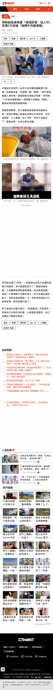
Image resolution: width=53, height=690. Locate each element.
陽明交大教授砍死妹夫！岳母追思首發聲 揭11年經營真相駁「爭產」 (26, 552)
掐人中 (32, 38)
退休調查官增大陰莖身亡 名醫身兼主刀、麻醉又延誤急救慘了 (10, 585)
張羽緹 (9, 30)
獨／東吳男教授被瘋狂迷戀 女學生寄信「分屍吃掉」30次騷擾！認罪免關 (26, 585)
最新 (15, 9)
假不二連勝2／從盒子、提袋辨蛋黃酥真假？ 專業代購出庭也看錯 (26, 536)
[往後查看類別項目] (47, 9)
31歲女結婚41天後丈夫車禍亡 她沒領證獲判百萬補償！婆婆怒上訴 (10, 502)
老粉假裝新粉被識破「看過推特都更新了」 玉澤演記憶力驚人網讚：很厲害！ (29, 369)
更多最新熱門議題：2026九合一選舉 (23, 380)
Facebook (13, 656)
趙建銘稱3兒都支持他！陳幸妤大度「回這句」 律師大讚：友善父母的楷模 (43, 552)
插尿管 (23, 38)
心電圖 (42, 38)
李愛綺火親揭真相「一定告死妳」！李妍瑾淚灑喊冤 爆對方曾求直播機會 (28, 385)
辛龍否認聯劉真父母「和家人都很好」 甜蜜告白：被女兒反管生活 (43, 618)
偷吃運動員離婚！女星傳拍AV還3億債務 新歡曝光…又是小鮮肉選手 (29, 375)
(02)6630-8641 (29, 401)
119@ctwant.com (19, 404)
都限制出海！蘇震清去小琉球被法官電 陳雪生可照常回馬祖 (26, 602)
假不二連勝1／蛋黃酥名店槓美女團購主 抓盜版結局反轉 (10, 552)
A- (11, 81)
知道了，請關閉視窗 (44, 677)
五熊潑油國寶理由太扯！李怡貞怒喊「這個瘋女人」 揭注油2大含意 (10, 602)
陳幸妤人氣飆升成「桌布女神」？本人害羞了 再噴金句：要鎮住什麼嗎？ (43, 602)
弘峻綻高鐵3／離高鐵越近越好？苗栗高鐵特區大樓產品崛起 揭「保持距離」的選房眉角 (26, 502)
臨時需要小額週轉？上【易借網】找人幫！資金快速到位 (43, 502)
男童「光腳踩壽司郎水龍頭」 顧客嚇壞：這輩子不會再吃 (43, 585)
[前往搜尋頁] (49, 3)
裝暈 (14, 38)
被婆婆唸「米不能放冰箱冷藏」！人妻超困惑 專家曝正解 (10, 519)
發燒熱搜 (10, 651)
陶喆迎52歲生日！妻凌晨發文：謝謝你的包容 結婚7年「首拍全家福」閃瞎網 (28, 356)
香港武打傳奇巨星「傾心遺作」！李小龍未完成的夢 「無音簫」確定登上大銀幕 (28, 362)
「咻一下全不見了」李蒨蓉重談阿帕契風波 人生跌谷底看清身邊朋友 (43, 569)
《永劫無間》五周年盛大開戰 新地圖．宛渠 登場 (26, 519)
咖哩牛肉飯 (8, 43)
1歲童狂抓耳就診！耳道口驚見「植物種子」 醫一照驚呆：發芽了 (10, 618)
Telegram (42, 656)
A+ (5, 81)
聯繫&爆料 (24, 647)
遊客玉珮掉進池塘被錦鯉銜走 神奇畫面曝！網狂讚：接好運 (43, 519)
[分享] (3, 669)
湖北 (6, 38)
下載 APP (42, 3)
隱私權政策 (37, 647)
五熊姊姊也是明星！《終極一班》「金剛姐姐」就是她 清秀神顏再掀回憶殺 (26, 618)
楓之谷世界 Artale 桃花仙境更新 (9, 536)
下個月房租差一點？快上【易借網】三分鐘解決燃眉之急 (26, 391)
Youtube (28, 656)
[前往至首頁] (9, 3)
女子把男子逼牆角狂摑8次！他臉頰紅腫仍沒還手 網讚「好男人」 (26, 569)
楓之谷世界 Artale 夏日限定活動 (42, 536)
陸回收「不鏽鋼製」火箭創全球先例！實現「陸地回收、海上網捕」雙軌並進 (10, 569)
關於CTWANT (10, 647)
